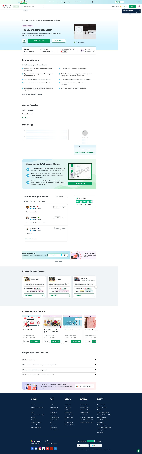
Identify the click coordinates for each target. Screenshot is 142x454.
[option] (59, 255)
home (23, 20)
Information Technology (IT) (37, 414)
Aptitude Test (85, 414)
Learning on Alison (54, 419)
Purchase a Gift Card (69, 424)
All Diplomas (67, 409)
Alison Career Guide (84, 407)
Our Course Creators (54, 417)
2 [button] (61, 262)
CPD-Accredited (89, 51)
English (32, 409)
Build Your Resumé (84, 404)
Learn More (28, 295)
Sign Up (133, 6)
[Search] (22, 6)
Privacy (85, 450)
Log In (125, 6)
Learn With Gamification (102, 419)
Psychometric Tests (84, 412)
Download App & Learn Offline (104, 414)
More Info (26, 341)
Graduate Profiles (69, 417)
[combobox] (61, 196)
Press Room (52, 424)
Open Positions (53, 414)
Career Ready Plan (84, 409)
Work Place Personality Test (88, 419)
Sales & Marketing (35, 424)
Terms (89, 450)
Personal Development (31, 20)
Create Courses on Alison (103, 412)
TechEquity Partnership (102, 424)
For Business (114, 6)
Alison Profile (100, 409)
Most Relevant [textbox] (59, 196)
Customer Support (52, 443)
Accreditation (68, 404)
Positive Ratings (29, 51)
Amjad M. (33, 206)
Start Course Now (39, 40)
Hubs (66, 419)
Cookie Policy (103, 450)
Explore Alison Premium (83, 255)
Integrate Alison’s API (102, 417)
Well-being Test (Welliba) (87, 417)
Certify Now (60, 40)
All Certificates (68, 407)
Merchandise (100, 432)
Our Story (52, 404)
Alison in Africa (53, 427)
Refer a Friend (100, 422)
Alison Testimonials (69, 414)
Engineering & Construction (37, 407)
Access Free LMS (101, 404)
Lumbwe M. (33, 217)
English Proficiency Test (87, 422)
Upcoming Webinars (101, 430)
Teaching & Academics (36, 427)
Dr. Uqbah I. (33, 228)
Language (33, 417)
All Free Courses (68, 412)
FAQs (48, 441)
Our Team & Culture (54, 409)
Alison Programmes (54, 430)
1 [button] (57, 262)
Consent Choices (95, 450)
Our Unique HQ (53, 412)
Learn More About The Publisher (84, 152)
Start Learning (35, 341)
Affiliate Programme (102, 407)
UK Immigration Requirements (104, 427)
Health (32, 412)
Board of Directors (54, 407)
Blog (51, 422)
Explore (15, 6)
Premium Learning (69, 422)
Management (41, 20)
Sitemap (108, 450)
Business (33, 404)
